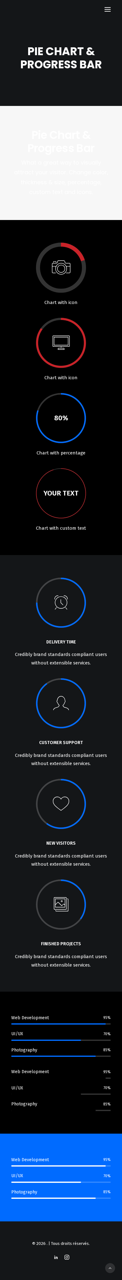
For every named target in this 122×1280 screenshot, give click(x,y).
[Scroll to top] (110, 1268)
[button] (107, 9)
